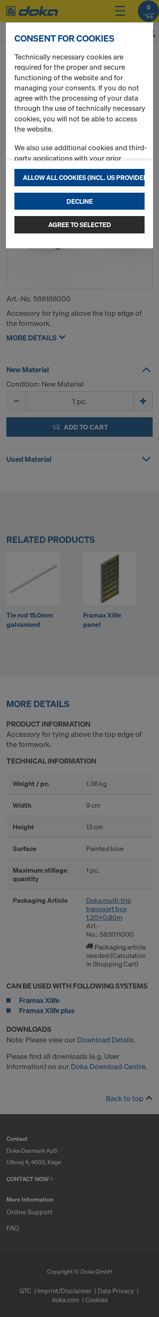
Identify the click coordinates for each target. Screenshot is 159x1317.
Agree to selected (79, 224)
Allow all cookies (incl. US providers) (84, 177)
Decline (80, 201)
